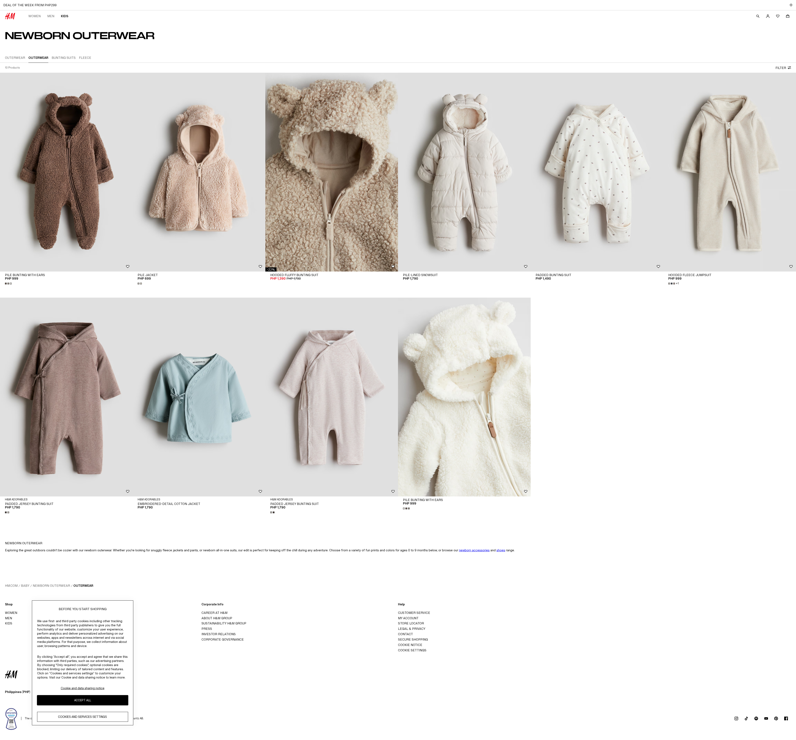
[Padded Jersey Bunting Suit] (66, 397)
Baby (25, 585)
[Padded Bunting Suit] (597, 172)
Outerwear (83, 585)
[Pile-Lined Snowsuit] (464, 172)
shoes (500, 550)
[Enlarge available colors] (8, 283)
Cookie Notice (410, 645)
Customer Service (414, 612)
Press (206, 628)
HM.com (11, 585)
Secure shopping (413, 639)
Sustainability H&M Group (223, 623)
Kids (64, 16)
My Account (408, 618)
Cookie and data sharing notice (82, 688)
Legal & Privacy (411, 628)
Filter (780, 68)
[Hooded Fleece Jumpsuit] (729, 172)
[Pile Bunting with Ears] (66, 172)
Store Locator (411, 623)
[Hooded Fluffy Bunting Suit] (331, 172)
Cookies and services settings (82, 716)
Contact (405, 634)
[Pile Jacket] (199, 172)
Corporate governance (222, 639)
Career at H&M (214, 612)
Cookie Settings (412, 650)
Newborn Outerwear (51, 585)
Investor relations (218, 634)
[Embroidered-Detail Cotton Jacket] (199, 397)
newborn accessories (474, 550)
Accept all (82, 700)
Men (50, 16)
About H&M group (216, 618)
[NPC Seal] (11, 718)
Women (34, 16)
